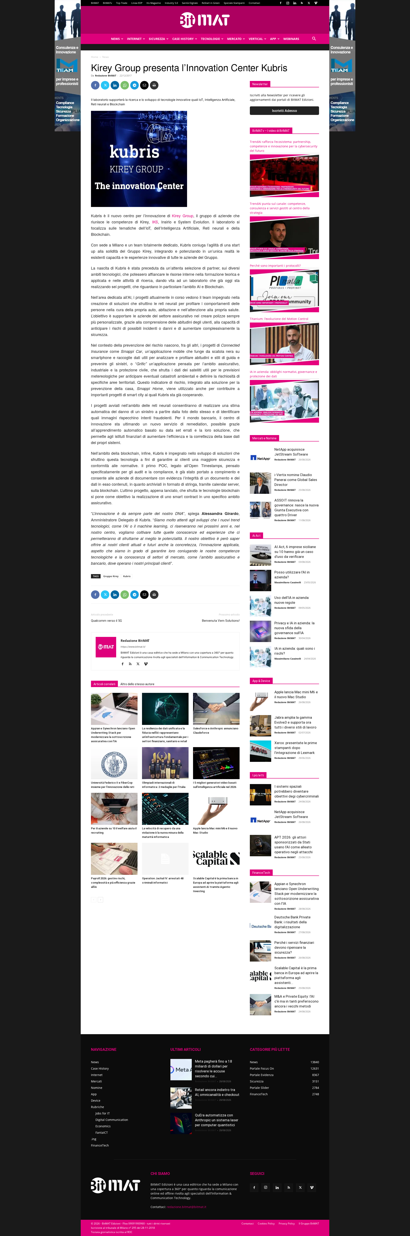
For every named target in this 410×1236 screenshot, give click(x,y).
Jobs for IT (102, 1113)
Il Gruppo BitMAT (309, 1223)
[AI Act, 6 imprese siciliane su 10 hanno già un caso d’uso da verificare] (260, 555)
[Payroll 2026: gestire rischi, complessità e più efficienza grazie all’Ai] (114, 859)
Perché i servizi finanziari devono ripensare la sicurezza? (294, 947)
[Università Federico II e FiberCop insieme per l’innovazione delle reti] (114, 763)
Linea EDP (136, 2)
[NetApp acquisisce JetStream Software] (260, 457)
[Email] (144, 85)
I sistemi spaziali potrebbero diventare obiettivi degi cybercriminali (296, 791)
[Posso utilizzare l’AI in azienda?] (260, 580)
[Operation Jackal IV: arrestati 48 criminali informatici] (165, 859)
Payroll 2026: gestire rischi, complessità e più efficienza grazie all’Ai (113, 883)
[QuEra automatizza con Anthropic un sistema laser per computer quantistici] (181, 1123)
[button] (314, 39)
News (115, 39)
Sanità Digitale (190, 2)
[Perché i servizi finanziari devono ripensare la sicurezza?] (260, 951)
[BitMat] (205, 20)
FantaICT (101, 1132)
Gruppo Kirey (111, 576)
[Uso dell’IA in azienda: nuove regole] (260, 606)
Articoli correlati (104, 684)
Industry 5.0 (171, 2)
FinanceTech (100, 1145)
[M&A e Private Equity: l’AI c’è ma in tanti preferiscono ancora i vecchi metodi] (260, 1004)
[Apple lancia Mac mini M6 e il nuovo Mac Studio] (216, 809)
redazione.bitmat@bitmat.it (186, 1207)
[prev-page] (93, 899)
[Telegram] (134, 85)
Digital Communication (111, 1120)
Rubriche (97, 1107)
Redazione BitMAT (105, 75)
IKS (155, 221)
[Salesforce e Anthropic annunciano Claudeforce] (216, 709)
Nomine (96, 1088)
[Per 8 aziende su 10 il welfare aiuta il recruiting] (114, 809)
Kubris (126, 576)
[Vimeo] (316, 3)
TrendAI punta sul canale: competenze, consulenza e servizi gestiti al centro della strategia (280, 208)
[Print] (154, 85)
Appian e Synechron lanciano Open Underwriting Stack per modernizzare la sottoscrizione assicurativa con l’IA (296, 894)
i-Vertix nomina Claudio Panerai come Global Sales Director (295, 480)
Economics (103, 1126)
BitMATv (107, 2)
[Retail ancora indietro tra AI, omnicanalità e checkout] (181, 1098)
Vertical (256, 39)
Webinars (291, 39)
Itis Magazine (153, 2)
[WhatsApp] (124, 85)
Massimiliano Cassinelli (287, 582)
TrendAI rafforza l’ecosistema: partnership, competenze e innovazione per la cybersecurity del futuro (283, 146)
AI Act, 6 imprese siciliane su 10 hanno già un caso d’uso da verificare (295, 552)
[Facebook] (280, 3)
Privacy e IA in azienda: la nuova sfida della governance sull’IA (294, 628)
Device (95, 1100)
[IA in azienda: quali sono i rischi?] (260, 656)
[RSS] (302, 3)
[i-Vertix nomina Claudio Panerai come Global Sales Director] (260, 483)
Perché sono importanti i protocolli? (275, 266)
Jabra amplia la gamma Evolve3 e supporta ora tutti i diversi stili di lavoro (295, 722)
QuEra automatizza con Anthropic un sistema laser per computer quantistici (216, 1120)
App (273, 39)
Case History (183, 39)
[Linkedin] (294, 3)
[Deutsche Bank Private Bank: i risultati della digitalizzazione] (260, 925)
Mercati (96, 1081)
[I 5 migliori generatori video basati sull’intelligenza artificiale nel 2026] (216, 763)
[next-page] (100, 899)
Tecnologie (210, 39)
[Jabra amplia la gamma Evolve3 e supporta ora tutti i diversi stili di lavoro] (260, 725)
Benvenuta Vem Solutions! (221, 621)
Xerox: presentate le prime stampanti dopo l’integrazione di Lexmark (295, 748)
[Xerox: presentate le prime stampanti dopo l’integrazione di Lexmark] (260, 751)
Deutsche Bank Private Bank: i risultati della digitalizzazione (292, 922)
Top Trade (121, 2)
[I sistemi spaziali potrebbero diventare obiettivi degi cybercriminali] (260, 794)
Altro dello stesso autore (137, 684)
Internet (134, 39)
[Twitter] (309, 3)
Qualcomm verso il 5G (106, 621)
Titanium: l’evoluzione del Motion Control (279, 319)
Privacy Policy (287, 1223)
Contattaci (254, 2)
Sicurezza (157, 39)
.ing (93, 1139)
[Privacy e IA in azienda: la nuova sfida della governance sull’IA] (260, 631)
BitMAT (95, 2)
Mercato (234, 39)
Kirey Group (182, 215)
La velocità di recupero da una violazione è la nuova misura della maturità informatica (162, 833)
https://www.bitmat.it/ (133, 646)
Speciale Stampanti (234, 2)
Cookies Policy (266, 1223)
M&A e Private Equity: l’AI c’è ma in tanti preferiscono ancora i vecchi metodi (296, 1001)
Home (94, 57)
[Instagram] (287, 3)
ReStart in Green (211, 2)
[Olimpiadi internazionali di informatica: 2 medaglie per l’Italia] (165, 763)
